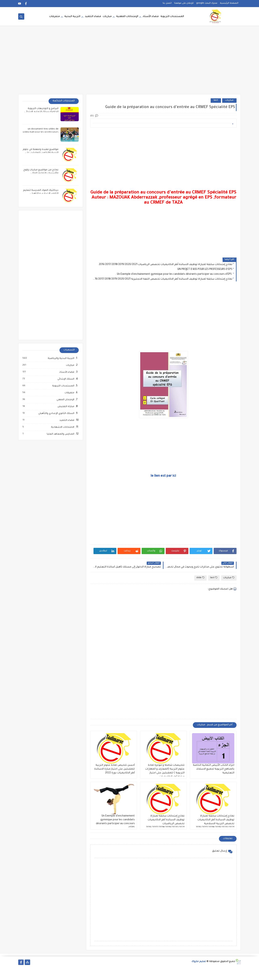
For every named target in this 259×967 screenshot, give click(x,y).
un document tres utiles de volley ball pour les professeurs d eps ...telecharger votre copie (40, 132)
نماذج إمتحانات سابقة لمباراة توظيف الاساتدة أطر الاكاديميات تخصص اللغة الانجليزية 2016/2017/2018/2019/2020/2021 (162, 279)
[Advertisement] (129, 62)
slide (199, 578)
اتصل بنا (167, 3)
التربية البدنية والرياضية (60, 358)
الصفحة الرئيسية (229, 3)
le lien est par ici (163, 476)
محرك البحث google (206, 3)
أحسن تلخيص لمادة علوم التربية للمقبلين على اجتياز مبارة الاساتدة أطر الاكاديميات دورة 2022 (114, 769)
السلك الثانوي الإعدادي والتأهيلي (56, 413)
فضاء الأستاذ (66, 372)
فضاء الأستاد (151, 16)
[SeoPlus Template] (238, 961)
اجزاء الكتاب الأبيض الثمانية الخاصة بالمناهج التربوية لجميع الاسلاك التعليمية (213, 769)
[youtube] (19, 3)
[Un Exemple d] (113, 799)
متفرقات (54, 16)
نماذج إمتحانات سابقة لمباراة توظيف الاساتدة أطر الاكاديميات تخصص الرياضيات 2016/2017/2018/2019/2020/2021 (165, 264)
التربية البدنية (72, 16)
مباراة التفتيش (65, 406)
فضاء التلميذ (93, 16)
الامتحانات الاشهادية (62, 427)
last (216, 100)
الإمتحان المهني (65, 399)
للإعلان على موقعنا (184, 3)
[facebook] (26, 3)
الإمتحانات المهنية (127, 16)
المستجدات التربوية (172, 16)
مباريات (107, 16)
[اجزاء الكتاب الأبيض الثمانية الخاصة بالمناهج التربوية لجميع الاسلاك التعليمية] (213, 748)
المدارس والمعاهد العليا (60, 434)
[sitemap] (27, 962)
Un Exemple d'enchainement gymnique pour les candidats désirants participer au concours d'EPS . (174, 274)
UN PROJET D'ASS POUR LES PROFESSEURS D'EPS (204, 269)
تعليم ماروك (199, 961)
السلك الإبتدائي (65, 379)
